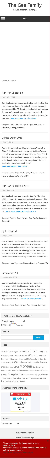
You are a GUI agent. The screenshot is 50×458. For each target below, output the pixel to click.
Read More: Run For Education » (23, 118)
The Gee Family (25, 5)
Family (12, 124)
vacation (26, 378)
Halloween (23, 362)
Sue (25, 375)
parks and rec (12, 370)
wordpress (21, 381)
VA (47, 263)
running (13, 128)
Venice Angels (35, 378)
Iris (21, 173)
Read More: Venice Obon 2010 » (14, 166)
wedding (12, 381)
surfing (36, 375)
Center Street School (18, 355)
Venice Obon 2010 (12, 137)
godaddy (9, 362)
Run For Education (12, 92)
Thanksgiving (6, 378)
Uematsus (18, 378)
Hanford (29, 362)
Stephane (21, 128)
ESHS (27, 359)
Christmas (35, 355)
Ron (35, 124)
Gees (41, 359)
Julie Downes (41, 362)
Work (12, 263)
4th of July (4, 352)
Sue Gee (30, 375)
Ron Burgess (30, 370)
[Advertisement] (25, 50)
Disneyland (5, 359)
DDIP (44, 356)
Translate (20, 325)
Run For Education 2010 (15, 185)
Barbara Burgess (13, 352)
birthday (37, 351)
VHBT (26, 176)
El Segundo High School (17, 359)
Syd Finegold (9, 231)
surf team (43, 374)
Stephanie (6, 221)
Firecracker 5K (10, 273)
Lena (11, 367)
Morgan (30, 124)
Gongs (15, 362)
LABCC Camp (5, 367)
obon (32, 173)
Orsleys (38, 367)
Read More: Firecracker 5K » (31, 299)
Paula (19, 370)
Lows (16, 366)
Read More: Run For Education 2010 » (21, 212)
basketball (25, 351)
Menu (25, 18)
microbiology (24, 263)
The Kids (18, 124)
